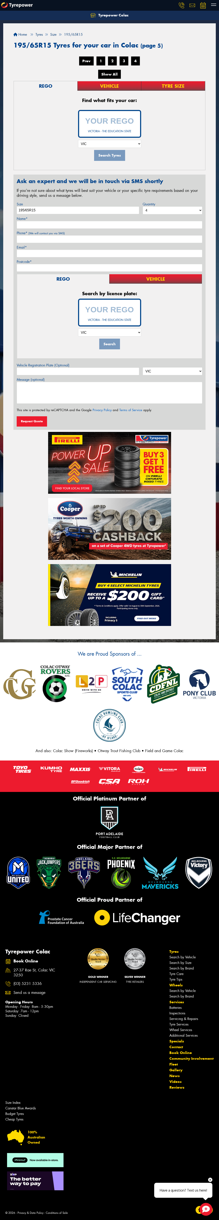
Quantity (149, 204)
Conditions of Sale (57, 1213)
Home (22, 34)
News (174, 1075)
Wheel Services (180, 1030)
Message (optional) (31, 379)
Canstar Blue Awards (20, 1108)
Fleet (173, 1064)
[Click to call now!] (181, 5)
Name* (22, 218)
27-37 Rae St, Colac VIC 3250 (34, 973)
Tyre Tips (175, 979)
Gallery (175, 1070)
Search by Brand (181, 968)
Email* (22, 247)
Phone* (41, 233)
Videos (175, 1081)
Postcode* (24, 261)
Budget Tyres (14, 1114)
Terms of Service (130, 410)
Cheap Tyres (14, 1119)
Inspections (177, 1013)
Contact (176, 1047)
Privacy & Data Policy (30, 1213)
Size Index (13, 1102)
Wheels (176, 985)
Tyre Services (178, 1024)
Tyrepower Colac (113, 15)
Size (20, 204)
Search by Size (180, 963)
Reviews (176, 1087)
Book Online (180, 1052)
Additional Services (183, 1035)
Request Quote (32, 421)
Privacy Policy (102, 410)
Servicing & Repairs (183, 1019)
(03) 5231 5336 (27, 983)
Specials (176, 1041)
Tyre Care (176, 974)
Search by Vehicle (182, 957)
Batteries (175, 1007)
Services (176, 1002)
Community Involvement (191, 1058)
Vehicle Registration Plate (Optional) (43, 365)
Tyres (174, 951)
